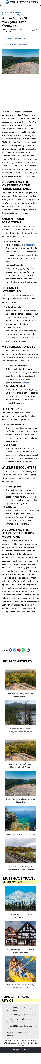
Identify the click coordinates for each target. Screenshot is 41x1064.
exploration (26, 383)
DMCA (37, 1043)
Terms (24, 1040)
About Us (8, 1040)
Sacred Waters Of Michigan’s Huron (20, 834)
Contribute (16, 1040)
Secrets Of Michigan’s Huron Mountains (22, 1015)
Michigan (23, 44)
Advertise (30, 1043)
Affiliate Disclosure (10, 1043)
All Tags (21, 1045)
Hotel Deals (7, 38)
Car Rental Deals (9, 44)
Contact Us (21, 1043)
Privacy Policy (31, 1040)
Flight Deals (20, 38)
